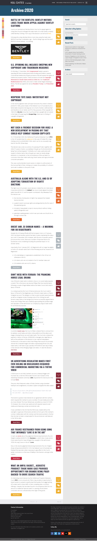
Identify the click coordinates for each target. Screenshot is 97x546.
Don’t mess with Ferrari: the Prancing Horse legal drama (31, 276)
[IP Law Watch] (21, 2)
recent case (21, 331)
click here (14, 350)
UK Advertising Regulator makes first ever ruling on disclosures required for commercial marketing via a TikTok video (31, 365)
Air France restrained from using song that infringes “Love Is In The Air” (31, 431)
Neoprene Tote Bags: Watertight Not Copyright (29, 98)
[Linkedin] (59, 533)
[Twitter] (55, 533)
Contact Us (81, 2)
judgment (30, 139)
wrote (19, 436)
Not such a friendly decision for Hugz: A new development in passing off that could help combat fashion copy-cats (32, 130)
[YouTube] (62, 533)
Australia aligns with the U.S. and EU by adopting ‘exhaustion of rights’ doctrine (31, 181)
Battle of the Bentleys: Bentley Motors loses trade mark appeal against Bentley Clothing (32, 22)
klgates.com (21, 528)
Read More (16, 57)
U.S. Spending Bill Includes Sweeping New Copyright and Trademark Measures (31, 66)
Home (53, 2)
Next (58, 502)
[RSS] (69, 533)
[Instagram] (66, 533)
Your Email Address (69, 33)
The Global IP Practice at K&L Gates (66, 2)
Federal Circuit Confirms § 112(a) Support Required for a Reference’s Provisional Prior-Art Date (75, 48)
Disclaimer (76, 539)
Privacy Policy (83, 539)
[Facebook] (52, 533)
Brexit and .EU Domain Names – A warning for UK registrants (32, 228)
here (49, 33)
